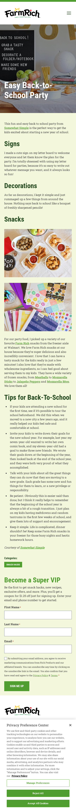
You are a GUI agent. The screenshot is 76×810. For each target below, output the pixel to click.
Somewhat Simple (16, 128)
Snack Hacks (13, 564)
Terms (54, 675)
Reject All (38, 793)
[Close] (70, 725)
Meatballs (41, 377)
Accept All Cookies (38, 803)
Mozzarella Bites (58, 381)
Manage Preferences (38, 782)
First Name (12, 607)
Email (9, 641)
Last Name (12, 624)
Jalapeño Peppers (28, 381)
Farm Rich (22, 343)
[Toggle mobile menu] (69, 13)
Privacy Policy (40, 675)
